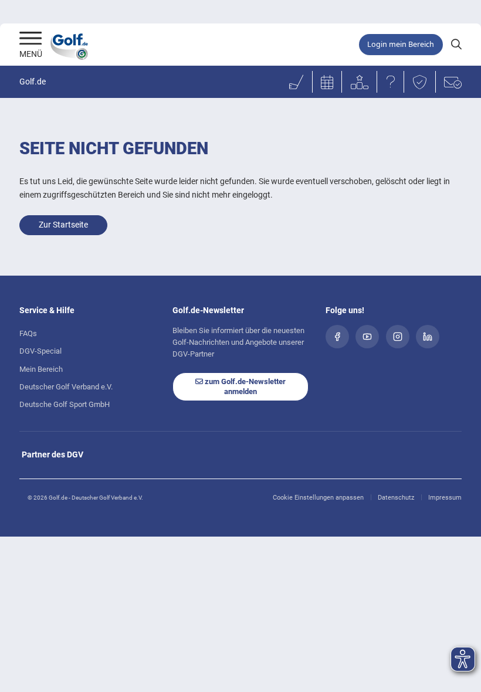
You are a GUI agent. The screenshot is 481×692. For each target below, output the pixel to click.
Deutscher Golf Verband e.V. (66, 386)
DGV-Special (40, 351)
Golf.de (32, 82)
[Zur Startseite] (30, 39)
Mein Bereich (41, 369)
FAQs (28, 333)
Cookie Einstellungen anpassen (318, 497)
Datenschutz (396, 497)
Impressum (445, 497)
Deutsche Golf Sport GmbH (64, 404)
